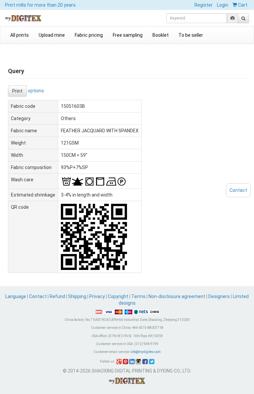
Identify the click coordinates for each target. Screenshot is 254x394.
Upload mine (52, 35)
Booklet (160, 35)
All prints (19, 35)
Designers (219, 296)
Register (203, 5)
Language (16, 296)
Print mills (40, 5)
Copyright (118, 296)
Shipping (77, 296)
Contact (38, 296)
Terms (138, 296)
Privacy (97, 296)
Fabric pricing (89, 35)
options (36, 90)
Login (222, 5)
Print (17, 91)
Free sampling (128, 35)
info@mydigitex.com (145, 352)
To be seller (191, 35)
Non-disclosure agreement (176, 296)
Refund (57, 296)
